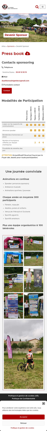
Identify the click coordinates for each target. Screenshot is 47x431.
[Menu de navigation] (42, 7)
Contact (6, 90)
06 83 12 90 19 (21, 72)
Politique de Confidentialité (23, 399)
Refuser (23, 423)
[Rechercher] (37, 6)
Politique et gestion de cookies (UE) (23, 396)
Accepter (23, 417)
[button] (43, 403)
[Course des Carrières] (10, 6)
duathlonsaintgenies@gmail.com (15, 81)
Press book (13, 54)
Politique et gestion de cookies (22, 428)
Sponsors (10, 46)
